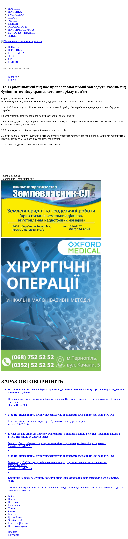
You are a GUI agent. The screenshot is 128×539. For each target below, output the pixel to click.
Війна (11, 496)
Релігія (12, 514)
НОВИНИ (14, 8)
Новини (12, 499)
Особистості (15, 520)
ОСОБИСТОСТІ (17, 26)
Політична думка (18, 526)
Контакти (13, 534)
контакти (13, 35)
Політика (13, 502)
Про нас (12, 531)
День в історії (15, 517)
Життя (11, 511)
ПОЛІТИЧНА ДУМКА (21, 29)
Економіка (14, 505)
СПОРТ (12, 17)
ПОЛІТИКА (15, 11)
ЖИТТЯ (12, 20)
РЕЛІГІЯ (13, 23)
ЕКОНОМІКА (16, 14)
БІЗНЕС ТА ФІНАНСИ (21, 32)
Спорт (11, 508)
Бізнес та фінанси (18, 523)
